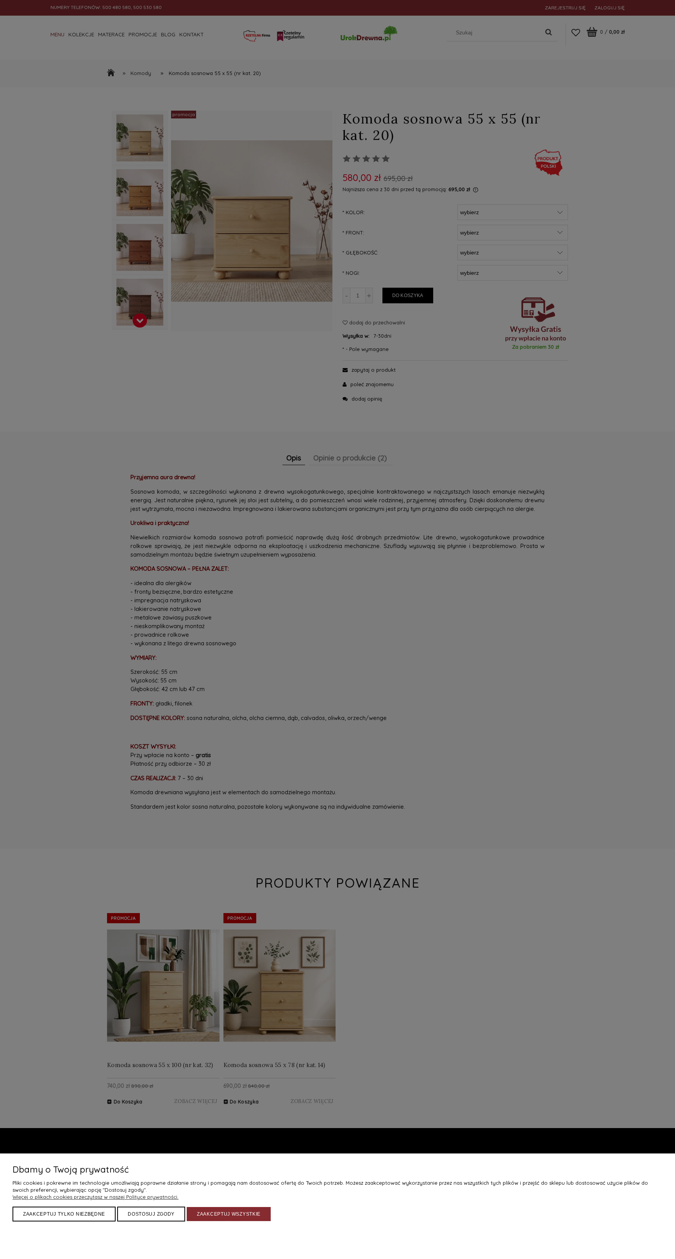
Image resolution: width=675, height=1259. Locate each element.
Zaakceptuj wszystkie (229, 1214)
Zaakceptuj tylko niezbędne (64, 1214)
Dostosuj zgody (151, 1214)
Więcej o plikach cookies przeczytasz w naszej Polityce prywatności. (95, 1197)
